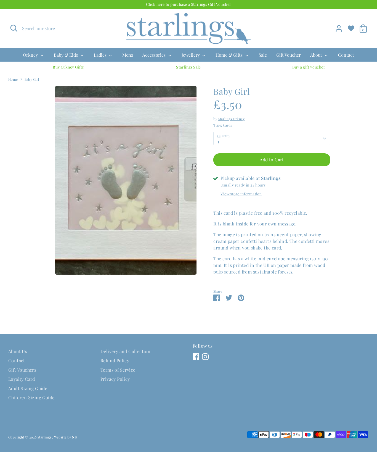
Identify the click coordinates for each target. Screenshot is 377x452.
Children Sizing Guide (31, 397)
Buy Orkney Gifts (68, 67)
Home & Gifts (230, 55)
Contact (346, 55)
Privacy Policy (115, 379)
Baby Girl (32, 79)
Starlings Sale (188, 67)
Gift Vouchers (22, 370)
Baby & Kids (66, 55)
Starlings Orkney (231, 119)
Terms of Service (117, 370)
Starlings (45, 437)
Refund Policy (114, 360)
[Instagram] (205, 356)
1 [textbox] (218, 141)
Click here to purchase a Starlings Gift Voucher (188, 4)
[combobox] (271, 138)
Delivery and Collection (125, 351)
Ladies (101, 55)
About (316, 55)
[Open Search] (13, 28)
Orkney (31, 55)
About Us (17, 351)
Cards (227, 125)
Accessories (154, 55)
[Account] (338, 28)
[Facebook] (196, 356)
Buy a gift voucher (308, 67)
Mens (127, 55)
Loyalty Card (21, 379)
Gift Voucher (288, 55)
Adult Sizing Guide (27, 388)
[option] (68, 67)
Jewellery (191, 55)
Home (13, 79)
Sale (263, 55)
